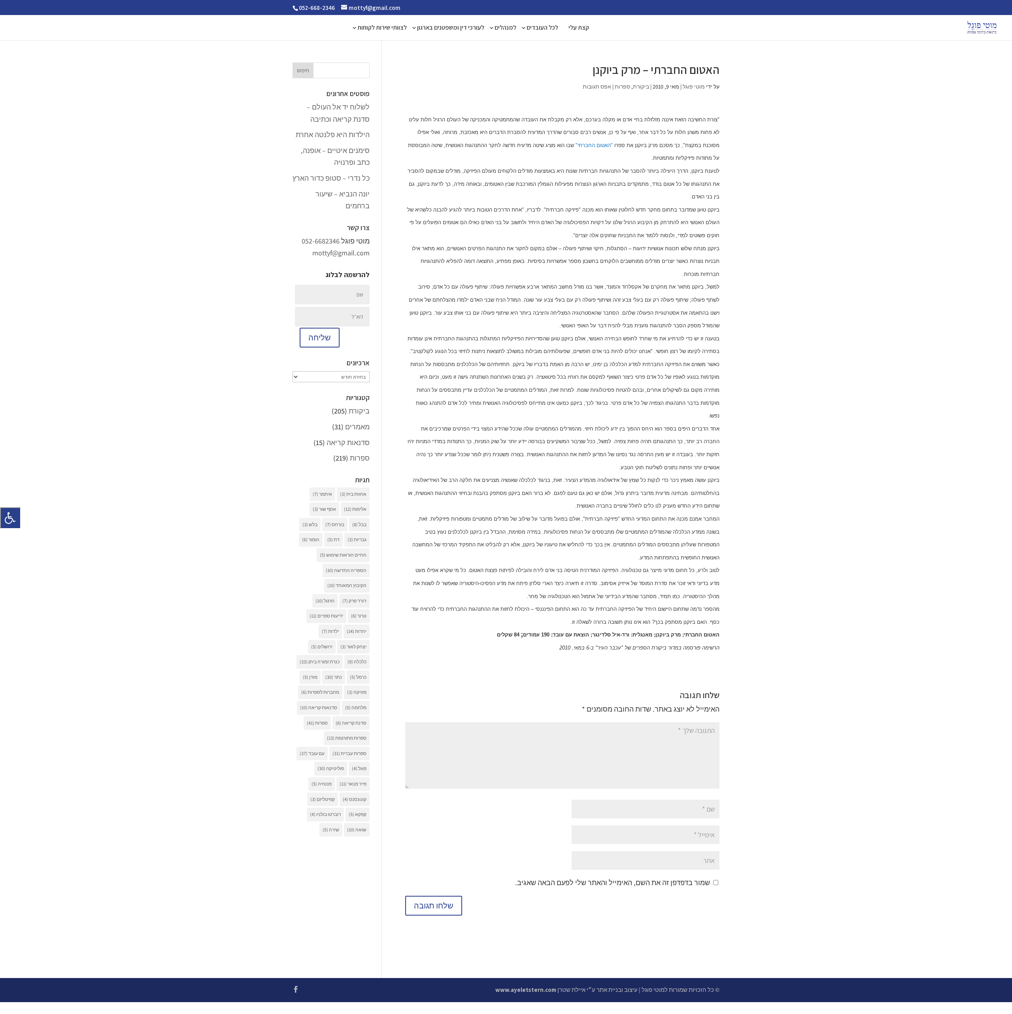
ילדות (330, 631)
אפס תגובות (597, 86)
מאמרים (357, 426)
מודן (310, 677)
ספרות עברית (349, 753)
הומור (310, 539)
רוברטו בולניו (325, 814)
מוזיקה (356, 692)
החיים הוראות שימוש (343, 555)
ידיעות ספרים (326, 616)
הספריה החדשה (346, 570)
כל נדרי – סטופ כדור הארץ (331, 178)
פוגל (359, 768)
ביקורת (641, 86)
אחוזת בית (353, 494)
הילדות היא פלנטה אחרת (333, 134)
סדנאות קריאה (348, 442)
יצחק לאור (353, 647)
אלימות (355, 509)
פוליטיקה (330, 768)
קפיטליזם (322, 799)
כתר (333, 677)
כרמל (358, 677)
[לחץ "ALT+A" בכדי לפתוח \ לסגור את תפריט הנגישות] (10, 517)
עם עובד (312, 753)
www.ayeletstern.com (525, 989)
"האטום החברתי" (594, 145)
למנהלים (505, 28)
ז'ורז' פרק (354, 601)
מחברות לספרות (320, 692)
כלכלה (356, 662)
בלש (309, 524)
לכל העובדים (542, 28)
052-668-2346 (317, 7)
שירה (331, 830)
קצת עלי (578, 28)
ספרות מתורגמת (346, 738)
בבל (359, 524)
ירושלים (321, 647)
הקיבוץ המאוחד (346, 585)
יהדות (356, 631)
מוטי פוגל (694, 86)
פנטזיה (322, 784)
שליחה (319, 337)
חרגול (324, 601)
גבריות (356, 539)
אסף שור (324, 509)
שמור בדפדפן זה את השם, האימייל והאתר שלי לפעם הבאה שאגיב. (612, 882)
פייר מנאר (353, 784)
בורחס (334, 524)
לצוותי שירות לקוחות (382, 28)
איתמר (322, 494)
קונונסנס (354, 799)
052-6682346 (321, 240)
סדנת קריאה (351, 723)
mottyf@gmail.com (341, 252)
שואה (356, 830)
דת (333, 539)
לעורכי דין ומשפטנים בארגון (450, 28)
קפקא (357, 814)
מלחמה (355, 707)
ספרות (622, 86)
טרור (358, 616)
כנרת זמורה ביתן (320, 662)
